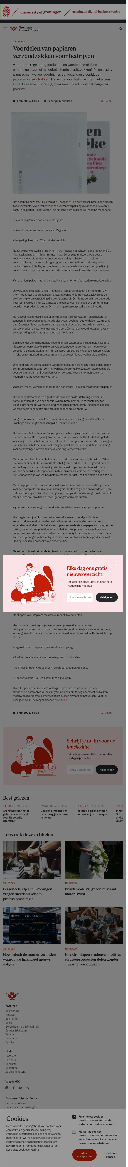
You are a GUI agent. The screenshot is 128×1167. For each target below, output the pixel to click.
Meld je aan (106, 597)
